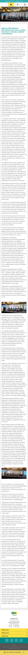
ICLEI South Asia (8, 647)
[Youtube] (16, 640)
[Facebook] (11, 640)
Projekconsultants (16, 648)
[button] (25, 4)
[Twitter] (6, 640)
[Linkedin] (21, 640)
